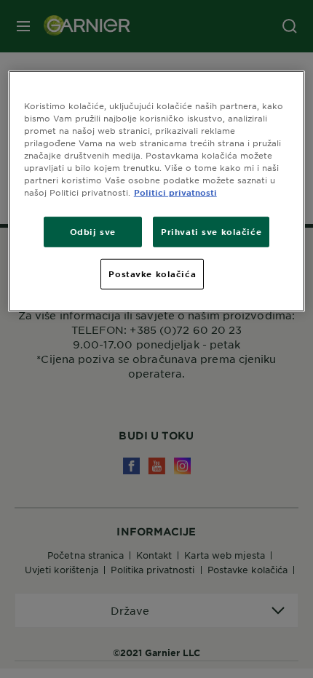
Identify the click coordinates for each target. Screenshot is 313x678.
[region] (157, 191)
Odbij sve (93, 231)
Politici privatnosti (175, 192)
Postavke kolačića (152, 273)
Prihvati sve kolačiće (211, 231)
